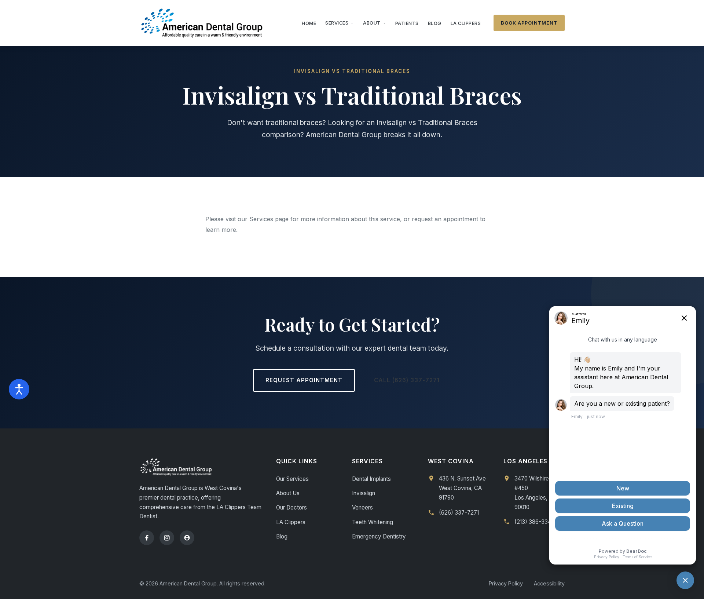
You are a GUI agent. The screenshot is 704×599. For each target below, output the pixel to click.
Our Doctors (291, 507)
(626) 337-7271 (459, 512)
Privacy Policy (506, 583)
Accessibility (549, 583)
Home (309, 23)
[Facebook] (146, 537)
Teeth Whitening (372, 522)
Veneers (362, 507)
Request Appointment (303, 380)
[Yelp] (187, 537)
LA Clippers (466, 23)
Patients (407, 23)
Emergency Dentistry (379, 536)
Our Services (292, 478)
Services (336, 23)
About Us (288, 493)
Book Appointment (529, 23)
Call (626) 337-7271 (407, 380)
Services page (269, 219)
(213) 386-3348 (534, 521)
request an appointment (445, 219)
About (372, 23)
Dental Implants (371, 478)
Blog (434, 23)
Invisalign (363, 493)
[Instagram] (167, 537)
